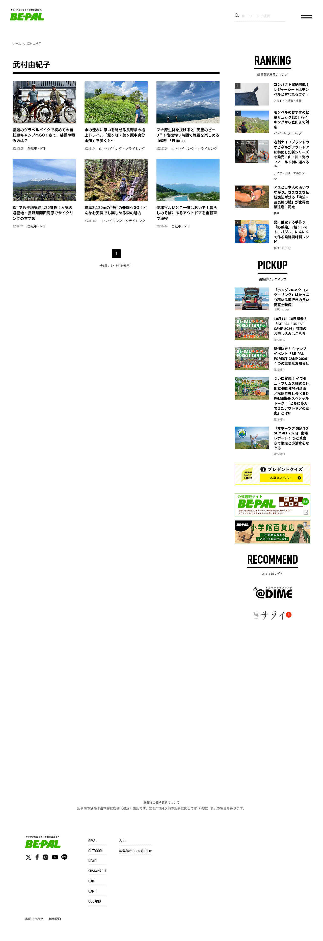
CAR (91, 881)
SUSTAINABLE (97, 871)
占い (122, 840)
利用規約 (55, 919)
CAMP (92, 891)
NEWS (92, 861)
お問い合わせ (34, 919)
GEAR (91, 841)
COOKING (94, 901)
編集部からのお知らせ (135, 850)
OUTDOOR (95, 851)
